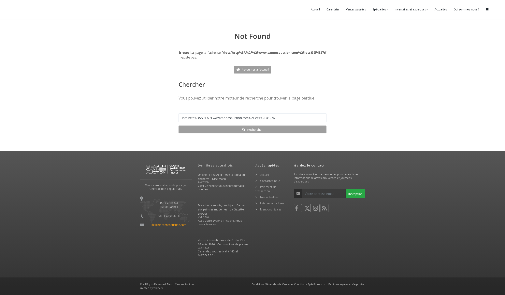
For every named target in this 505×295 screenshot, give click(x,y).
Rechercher (254, 129)
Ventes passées (356, 9)
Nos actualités (269, 197)
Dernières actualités (215, 165)
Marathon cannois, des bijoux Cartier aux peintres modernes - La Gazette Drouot (221, 209)
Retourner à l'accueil (255, 69)
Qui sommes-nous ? (466, 9)
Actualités (441, 9)
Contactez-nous (270, 181)
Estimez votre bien (272, 203)
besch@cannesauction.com (169, 225)
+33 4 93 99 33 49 (168, 216)
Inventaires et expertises (410, 9)
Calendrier (332, 9)
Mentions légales (270, 209)
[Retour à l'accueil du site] (24, 9)
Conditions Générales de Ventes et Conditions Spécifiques (287, 284)
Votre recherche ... (193, 109)
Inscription (355, 194)
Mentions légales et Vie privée (346, 284)
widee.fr (158, 288)
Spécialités (379, 9)
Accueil (315, 9)
